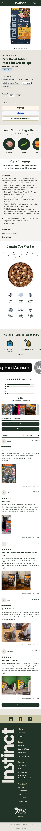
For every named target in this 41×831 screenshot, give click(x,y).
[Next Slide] (37, 409)
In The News (22, 798)
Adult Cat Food (11, 55)
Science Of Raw (23, 749)
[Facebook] (20, 719)
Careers (21, 787)
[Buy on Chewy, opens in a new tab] (20, 113)
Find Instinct (22, 752)
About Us (21, 745)
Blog (19, 794)
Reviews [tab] (6, 419)
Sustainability (22, 791)
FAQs (20, 769)
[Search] (34, 3)
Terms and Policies (20, 828)
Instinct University (24, 756)
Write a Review (23, 429)
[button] (20, 384)
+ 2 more (26, 639)
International (22, 801)
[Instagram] (11, 719)
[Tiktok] (30, 719)
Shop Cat (21, 736)
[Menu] (2, 2)
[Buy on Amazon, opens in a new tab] (20, 108)
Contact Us (22, 765)
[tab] (18, 354)
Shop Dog (21, 733)
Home (3, 55)
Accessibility (22, 772)
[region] (20, 409)
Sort (24, 435)
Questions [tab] (16, 419)
